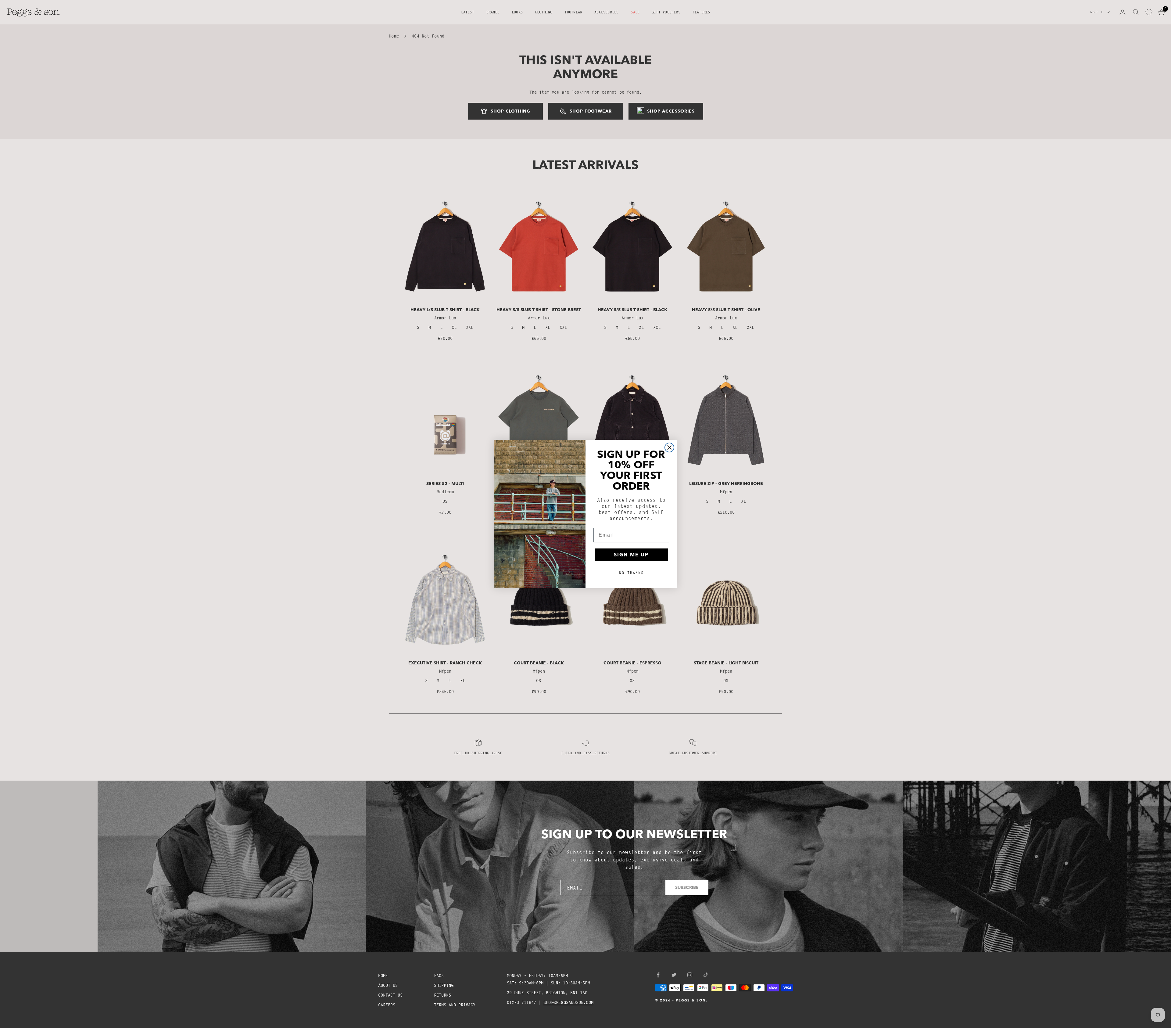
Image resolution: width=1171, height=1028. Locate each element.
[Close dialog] (669, 447)
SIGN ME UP (631, 555)
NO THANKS (631, 572)
